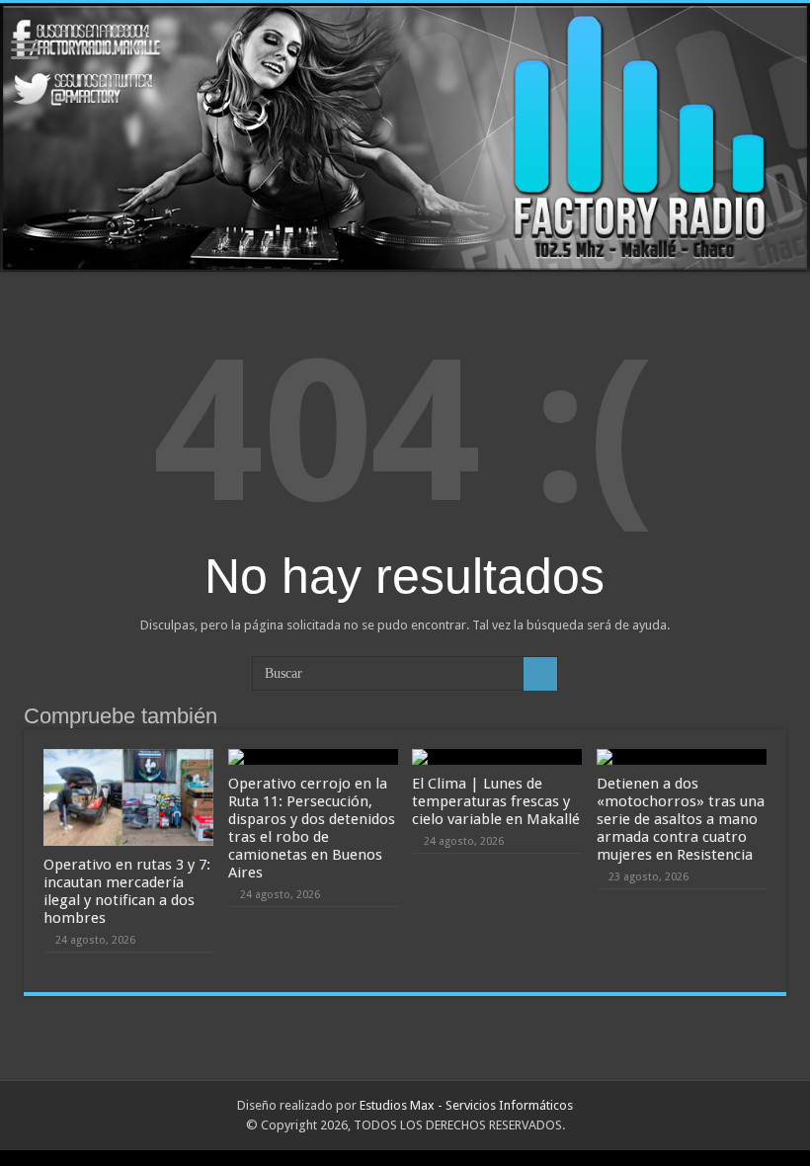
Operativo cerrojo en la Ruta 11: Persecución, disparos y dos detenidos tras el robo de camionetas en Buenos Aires (311, 828)
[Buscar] (540, 674)
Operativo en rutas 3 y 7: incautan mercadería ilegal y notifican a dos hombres (126, 891)
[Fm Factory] (405, 137)
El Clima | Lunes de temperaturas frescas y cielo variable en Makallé (496, 801)
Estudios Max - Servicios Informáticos (466, 1105)
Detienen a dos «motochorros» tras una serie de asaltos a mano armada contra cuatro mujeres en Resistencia (681, 819)
